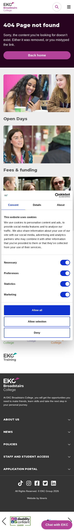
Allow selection (37, 321)
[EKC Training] (13, 358)
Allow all (37, 310)
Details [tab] (37, 204)
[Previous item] (4, 521)
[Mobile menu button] (69, 6)
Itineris (43, 498)
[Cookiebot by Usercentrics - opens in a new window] (55, 195)
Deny (37, 332)
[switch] (65, 273)
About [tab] (61, 204)
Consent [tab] (13, 204)
